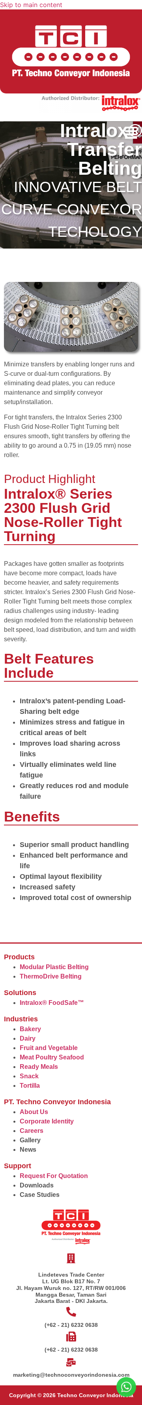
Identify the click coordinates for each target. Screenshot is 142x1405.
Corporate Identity (47, 1121)
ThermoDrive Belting (51, 976)
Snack (29, 1076)
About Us (34, 1112)
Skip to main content (31, 5)
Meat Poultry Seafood (52, 1057)
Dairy (28, 1038)
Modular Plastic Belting (54, 967)
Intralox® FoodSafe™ (52, 1002)
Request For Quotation (54, 1176)
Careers (31, 1130)
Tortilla (30, 1085)
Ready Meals (39, 1066)
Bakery (30, 1029)
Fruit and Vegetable (49, 1048)
